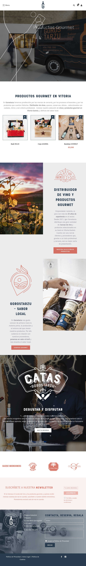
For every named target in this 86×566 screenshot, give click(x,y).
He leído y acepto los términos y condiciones (70, 500)
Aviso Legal (26, 557)
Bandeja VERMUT (71, 144)
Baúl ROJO (15, 144)
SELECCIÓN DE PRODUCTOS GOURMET (62, 39)
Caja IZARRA (43, 144)
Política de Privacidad (61, 541)
